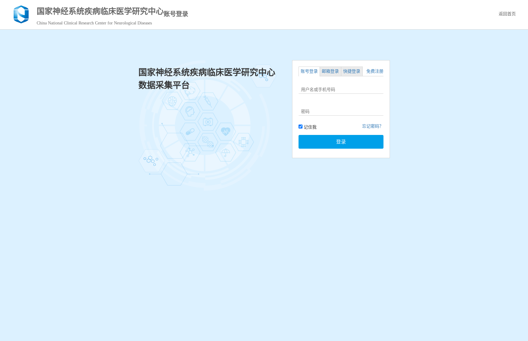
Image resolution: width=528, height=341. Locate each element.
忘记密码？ (372, 126)
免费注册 (374, 71)
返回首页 (507, 14)
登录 (341, 141)
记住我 (309, 127)
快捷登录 (351, 71)
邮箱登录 (330, 71)
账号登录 (309, 71)
